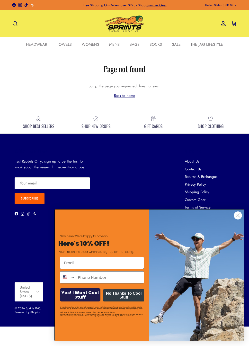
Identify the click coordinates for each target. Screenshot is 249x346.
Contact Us (193, 169)
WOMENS (90, 44)
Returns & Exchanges (201, 176)
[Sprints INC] (125, 23)
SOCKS (156, 44)
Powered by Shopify (27, 312)
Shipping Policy (197, 192)
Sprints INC (33, 308)
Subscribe (29, 198)
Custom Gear (195, 199)
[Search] (15, 24)
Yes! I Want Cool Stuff (80, 295)
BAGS (135, 44)
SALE (176, 44)
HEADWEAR (36, 44)
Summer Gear (156, 5)
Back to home (124, 95)
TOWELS (64, 44)
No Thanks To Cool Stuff (124, 295)
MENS (114, 44)
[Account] (222, 24)
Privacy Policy (195, 184)
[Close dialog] (238, 215)
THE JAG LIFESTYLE (207, 44)
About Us (192, 161)
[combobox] (67, 277)
